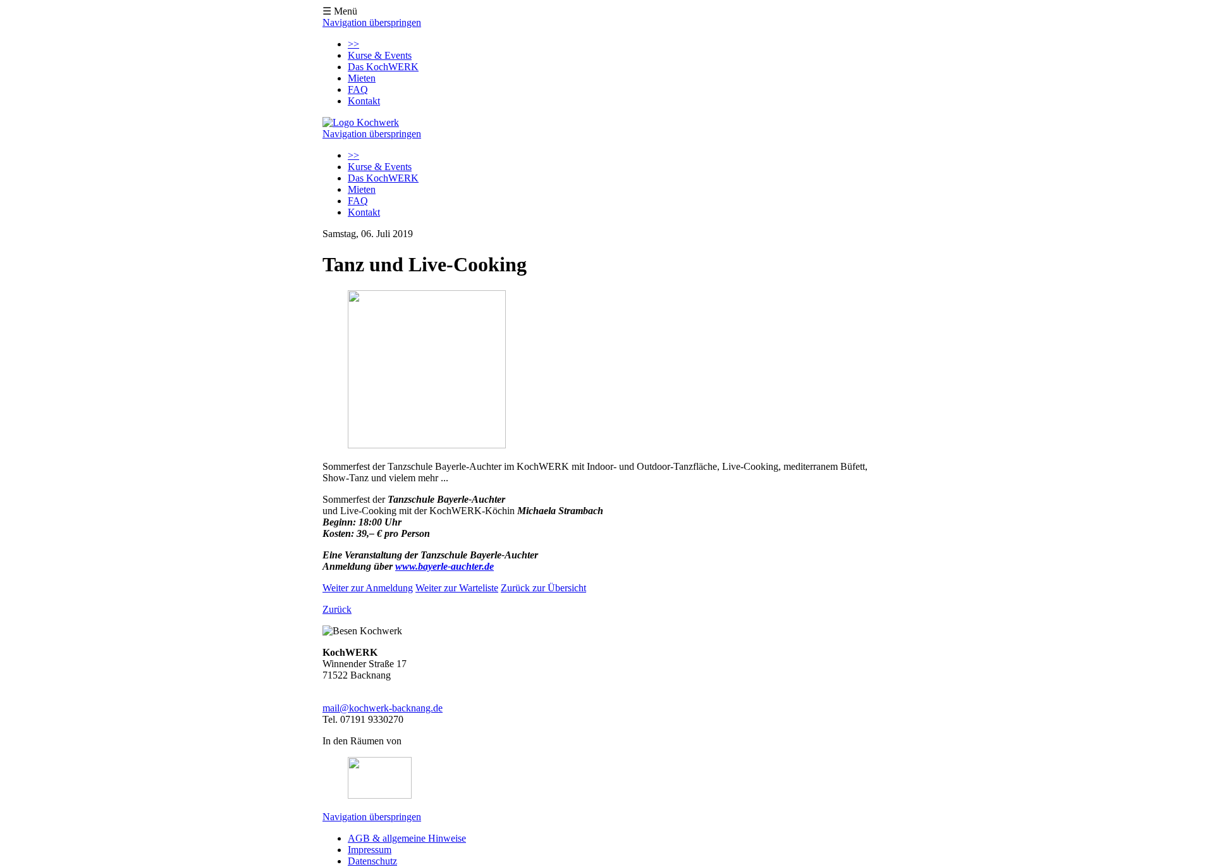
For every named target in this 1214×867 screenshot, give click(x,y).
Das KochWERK (383, 66)
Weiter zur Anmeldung (367, 587)
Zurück (337, 609)
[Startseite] (360, 122)
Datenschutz (372, 861)
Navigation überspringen (371, 22)
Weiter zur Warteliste (456, 587)
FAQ (358, 89)
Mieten (362, 78)
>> (353, 44)
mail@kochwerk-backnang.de (382, 708)
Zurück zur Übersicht (543, 587)
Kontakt (364, 100)
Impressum (369, 849)
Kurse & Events (380, 55)
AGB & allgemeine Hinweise (407, 838)
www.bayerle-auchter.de (444, 566)
